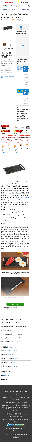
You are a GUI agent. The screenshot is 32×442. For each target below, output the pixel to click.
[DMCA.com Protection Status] (19, 425)
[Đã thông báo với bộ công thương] (10, 424)
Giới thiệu (19, 319)
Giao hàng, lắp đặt (6, 334)
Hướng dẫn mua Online (8, 338)
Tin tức (18, 323)
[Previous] (2, 28)
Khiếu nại (19, 334)
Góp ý (18, 330)
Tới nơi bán (25, 69)
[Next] (13, 28)
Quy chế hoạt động (6, 330)
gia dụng (8, 193)
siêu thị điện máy (23, 197)
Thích (2, 20)
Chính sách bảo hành (7, 319)
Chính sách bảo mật (7, 326)
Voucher (18, 338)
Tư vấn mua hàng (21, 326)
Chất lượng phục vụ (7, 341)
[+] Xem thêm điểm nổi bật (7, 77)
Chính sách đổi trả (6, 323)
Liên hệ (18, 341)
